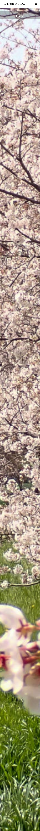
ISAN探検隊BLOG (14, 3)
